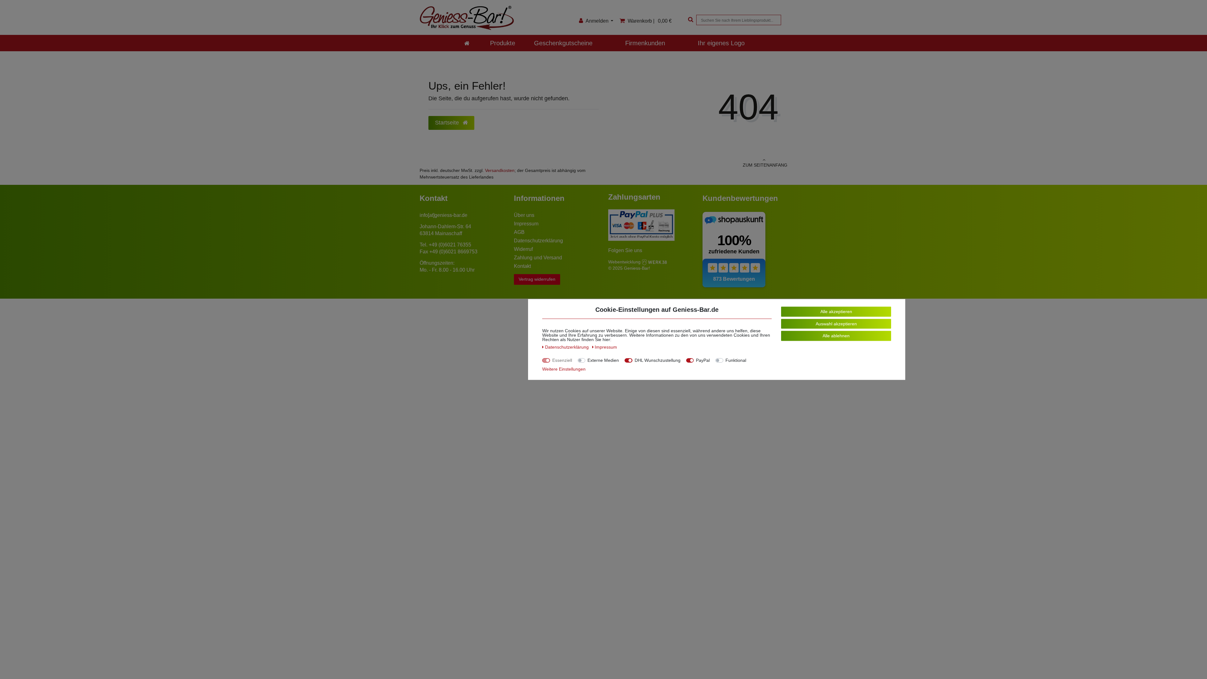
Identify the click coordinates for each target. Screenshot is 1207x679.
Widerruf (523, 249)
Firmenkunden (645, 43)
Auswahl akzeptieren (836, 323)
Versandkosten (500, 170)
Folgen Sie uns (625, 250)
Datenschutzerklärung (538, 240)
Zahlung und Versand (538, 257)
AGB (519, 232)
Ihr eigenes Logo (721, 43)
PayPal (703, 360)
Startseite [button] (447, 122)
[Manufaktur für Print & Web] (654, 261)
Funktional (735, 360)
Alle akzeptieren (836, 311)
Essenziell (562, 360)
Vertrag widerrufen (537, 279)
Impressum (526, 223)
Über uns (524, 215)
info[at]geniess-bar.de (443, 215)
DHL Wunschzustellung (658, 360)
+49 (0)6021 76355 (450, 244)
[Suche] (690, 20)
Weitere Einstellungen (564, 369)
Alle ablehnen (836, 335)
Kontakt (522, 266)
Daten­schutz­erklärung (567, 347)
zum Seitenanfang (765, 165)
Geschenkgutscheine (563, 43)
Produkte (502, 43)
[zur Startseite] (467, 43)
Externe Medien (603, 360)
